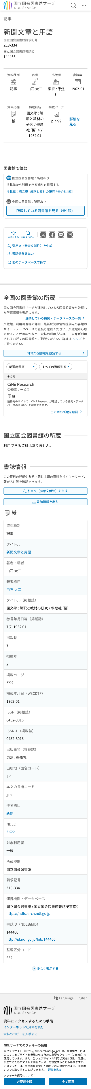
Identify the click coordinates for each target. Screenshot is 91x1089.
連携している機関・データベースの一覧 (53, 318)
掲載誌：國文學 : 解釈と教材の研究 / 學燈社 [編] (39, 191)
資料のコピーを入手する (21, 1034)
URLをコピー (27, 237)
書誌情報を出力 (23, 253)
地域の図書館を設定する (44, 353)
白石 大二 (13, 589)
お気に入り (13, 237)
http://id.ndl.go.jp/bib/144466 (30, 939)
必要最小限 (24, 1081)
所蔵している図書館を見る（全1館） (45, 210)
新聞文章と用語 (18, 552)
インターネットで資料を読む (24, 1027)
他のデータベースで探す (29, 262)
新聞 (9, 813)
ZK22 (10, 831)
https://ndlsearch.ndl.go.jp (28, 913)
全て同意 (68, 1081)
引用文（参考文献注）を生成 (32, 245)
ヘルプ (77, 338)
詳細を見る (74, 121)
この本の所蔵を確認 (64, 412)
